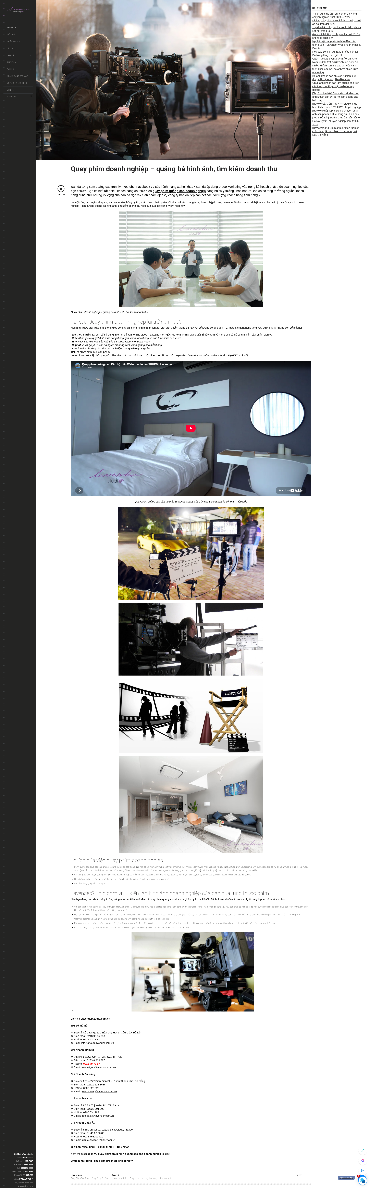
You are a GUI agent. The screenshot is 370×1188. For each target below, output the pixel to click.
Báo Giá (10, 55)
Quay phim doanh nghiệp (141, 1178)
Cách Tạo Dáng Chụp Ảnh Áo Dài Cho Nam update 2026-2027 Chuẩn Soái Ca (335, 60)
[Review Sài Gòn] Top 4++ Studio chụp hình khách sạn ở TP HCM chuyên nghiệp (336, 105)
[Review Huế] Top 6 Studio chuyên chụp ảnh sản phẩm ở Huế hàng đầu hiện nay (335, 112)
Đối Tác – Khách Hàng (17, 83)
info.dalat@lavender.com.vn (98, 1115)
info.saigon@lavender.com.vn (99, 1067)
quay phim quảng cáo (162, 1178)
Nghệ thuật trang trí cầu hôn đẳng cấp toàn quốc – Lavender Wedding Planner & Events (336, 45)
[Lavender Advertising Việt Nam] (20, 10)
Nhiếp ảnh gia (13, 41)
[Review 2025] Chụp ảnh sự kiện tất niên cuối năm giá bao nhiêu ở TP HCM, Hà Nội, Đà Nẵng (335, 131)
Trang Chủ (12, 27)
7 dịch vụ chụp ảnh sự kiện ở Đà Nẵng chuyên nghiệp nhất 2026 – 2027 (334, 15)
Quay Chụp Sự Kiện (99, 1178)
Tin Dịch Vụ (12, 62)
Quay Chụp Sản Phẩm (80, 1178)
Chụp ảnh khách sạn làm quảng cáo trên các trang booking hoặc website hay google (335, 86)
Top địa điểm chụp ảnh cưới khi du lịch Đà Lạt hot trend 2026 (336, 29)
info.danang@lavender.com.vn (99, 1091)
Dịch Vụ (10, 48)
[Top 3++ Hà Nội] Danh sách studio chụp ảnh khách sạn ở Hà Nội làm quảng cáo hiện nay (335, 97)
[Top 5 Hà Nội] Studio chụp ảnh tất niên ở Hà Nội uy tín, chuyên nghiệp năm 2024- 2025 (336, 121)
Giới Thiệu (11, 34)
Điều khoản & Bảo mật (17, 76)
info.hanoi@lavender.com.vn (97, 1043)
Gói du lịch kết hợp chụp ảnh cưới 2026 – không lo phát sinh (336, 36)
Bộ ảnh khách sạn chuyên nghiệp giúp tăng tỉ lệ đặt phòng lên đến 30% (334, 78)
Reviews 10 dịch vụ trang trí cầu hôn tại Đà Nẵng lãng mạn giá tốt (335, 53)
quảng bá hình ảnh (120, 1178)
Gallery (11, 69)
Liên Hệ (10, 90)
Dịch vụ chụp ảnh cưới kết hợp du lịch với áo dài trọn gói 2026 (336, 22)
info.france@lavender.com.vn (98, 1140)
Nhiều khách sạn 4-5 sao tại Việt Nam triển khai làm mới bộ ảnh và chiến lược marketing (335, 69)
